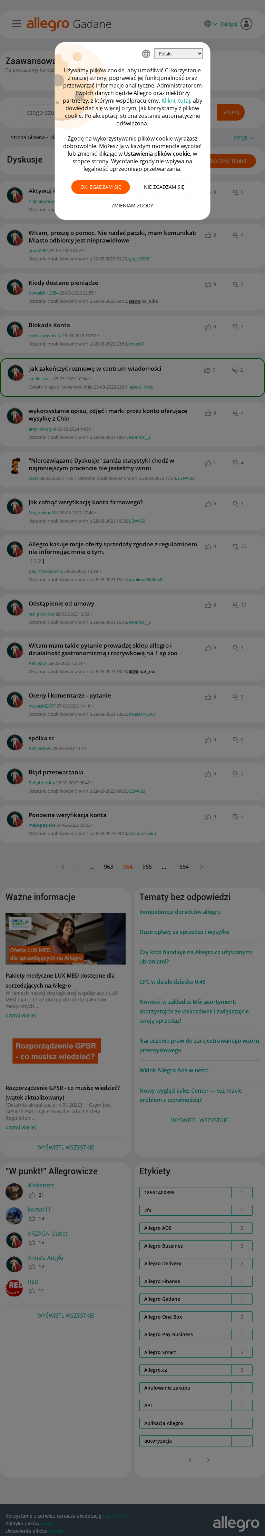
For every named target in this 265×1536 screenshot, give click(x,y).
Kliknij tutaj (175, 100)
